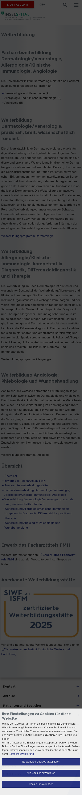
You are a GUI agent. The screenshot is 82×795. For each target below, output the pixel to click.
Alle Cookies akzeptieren (41, 773)
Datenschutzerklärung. (21, 753)
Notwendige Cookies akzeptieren (41, 761)
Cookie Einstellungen (41, 784)
